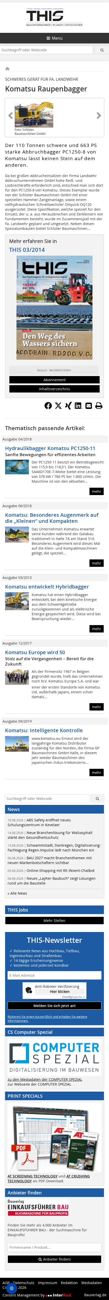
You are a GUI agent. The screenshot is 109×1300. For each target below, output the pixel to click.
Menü (57, 38)
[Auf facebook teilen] (48, 408)
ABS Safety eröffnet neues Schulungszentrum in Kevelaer (39, 822)
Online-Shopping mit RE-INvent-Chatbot (51, 870)
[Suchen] (102, 50)
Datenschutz (23, 1282)
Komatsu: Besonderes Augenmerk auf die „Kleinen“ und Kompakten (51, 517)
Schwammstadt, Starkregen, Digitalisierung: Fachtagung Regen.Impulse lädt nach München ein (54, 847)
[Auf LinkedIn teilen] (79, 408)
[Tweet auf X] (58, 408)
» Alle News (17, 893)
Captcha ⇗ (73, 997)
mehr (96, 491)
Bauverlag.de (95, 1294)
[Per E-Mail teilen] (89, 405)
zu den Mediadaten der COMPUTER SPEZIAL (45, 1079)
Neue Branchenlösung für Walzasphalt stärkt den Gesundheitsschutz (50, 835)
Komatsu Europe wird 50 (35, 652)
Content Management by (24, 1295)
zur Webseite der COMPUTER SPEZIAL (39, 1084)
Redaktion (69, 1282)
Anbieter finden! (56, 1259)
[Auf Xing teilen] (68, 408)
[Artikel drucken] (99, 405)
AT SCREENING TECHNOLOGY (33, 1176)
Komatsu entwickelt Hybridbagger (47, 586)
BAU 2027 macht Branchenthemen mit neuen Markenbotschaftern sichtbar (50, 860)
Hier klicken (60, 991)
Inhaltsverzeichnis (54, 388)
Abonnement (55, 379)
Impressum (47, 1282)
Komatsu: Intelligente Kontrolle (44, 730)
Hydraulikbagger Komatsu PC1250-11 (50, 448)
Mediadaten (91, 1282)
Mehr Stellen (54, 920)
